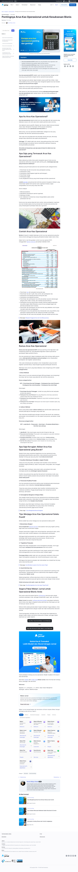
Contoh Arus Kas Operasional (7, 43)
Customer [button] (43, 714)
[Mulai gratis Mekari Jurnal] (39, 105)
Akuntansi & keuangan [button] (34, 714)
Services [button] (54, 714)
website (27, 679)
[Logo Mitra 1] (15, 1)
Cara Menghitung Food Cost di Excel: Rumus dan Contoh (40, 799)
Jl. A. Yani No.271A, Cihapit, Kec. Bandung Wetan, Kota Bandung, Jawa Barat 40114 (16, 848)
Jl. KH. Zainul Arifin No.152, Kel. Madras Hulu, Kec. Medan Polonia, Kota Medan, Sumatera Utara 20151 (19, 851)
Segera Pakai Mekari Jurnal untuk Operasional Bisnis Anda (8, 57)
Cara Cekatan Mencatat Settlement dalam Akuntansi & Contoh (41, 810)
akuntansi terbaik (40, 600)
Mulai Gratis (72, 4)
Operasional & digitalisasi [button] (25, 717)
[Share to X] (65, 66)
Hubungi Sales (64, 4)
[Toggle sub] (13, 45)
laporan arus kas (33, 526)
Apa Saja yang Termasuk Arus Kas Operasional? (7, 41)
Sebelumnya (23, 777)
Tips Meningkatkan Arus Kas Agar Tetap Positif (37, 585)
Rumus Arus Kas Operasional (7, 45)
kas (28, 292)
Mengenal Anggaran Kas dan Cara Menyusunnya (37, 317)
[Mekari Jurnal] (5, 4)
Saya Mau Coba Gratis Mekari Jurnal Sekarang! (39, 620)
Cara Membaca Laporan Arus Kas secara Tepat (36, 565)
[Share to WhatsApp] (67, 66)
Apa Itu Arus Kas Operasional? (7, 37)
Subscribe (70, 60)
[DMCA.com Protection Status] (20, 861)
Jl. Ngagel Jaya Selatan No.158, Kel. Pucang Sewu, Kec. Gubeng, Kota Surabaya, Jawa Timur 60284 (19, 845)
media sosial (34, 679)
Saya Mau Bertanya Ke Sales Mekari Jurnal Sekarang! (39, 628)
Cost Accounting (11, 11)
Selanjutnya (56, 777)
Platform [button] (26, 714)
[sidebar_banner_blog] (70, 40)
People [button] (48, 714)
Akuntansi (6, 11)
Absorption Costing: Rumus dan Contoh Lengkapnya (39, 821)
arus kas (25, 182)
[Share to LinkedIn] (70, 66)
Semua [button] (21, 714)
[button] (52, 5)
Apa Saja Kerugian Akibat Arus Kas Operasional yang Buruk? (6, 49)
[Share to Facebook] (73, 66)
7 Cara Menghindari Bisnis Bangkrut (34, 510)
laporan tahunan (31, 241)
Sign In (56, 4)
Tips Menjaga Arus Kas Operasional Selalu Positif (6, 53)
